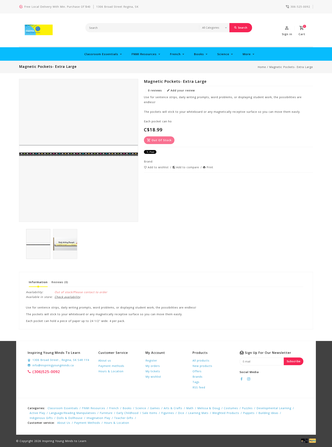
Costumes (231, 408)
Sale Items (149, 413)
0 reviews (155, 90)
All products (201, 360)
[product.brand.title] (154, 161)
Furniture (106, 413)
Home (262, 67)
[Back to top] (320, 435)
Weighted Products (225, 413)
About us (104, 360)
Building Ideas (268, 413)
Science (223, 54)
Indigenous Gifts (41, 418)
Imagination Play (98, 418)
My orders (152, 366)
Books (199, 54)
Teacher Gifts (123, 418)
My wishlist (153, 376)
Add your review (183, 90)
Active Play (37, 413)
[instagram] (250, 379)
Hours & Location (111, 371)
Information (38, 282)
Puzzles (247, 408)
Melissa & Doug (208, 408)
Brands (198, 376)
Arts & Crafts (173, 408)
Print (210, 167)
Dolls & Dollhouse (70, 418)
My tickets (152, 371)
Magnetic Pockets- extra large (291, 67)
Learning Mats (198, 413)
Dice (181, 413)
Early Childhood (127, 413)
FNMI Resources (144, 54)
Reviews (59, 282)
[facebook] (243, 379)
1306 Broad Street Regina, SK (117, 6)
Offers (197, 371)
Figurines (167, 413)
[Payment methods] (312, 441)
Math (189, 408)
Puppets (249, 413)
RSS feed (199, 387)
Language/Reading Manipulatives (72, 413)
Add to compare (188, 167)
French (175, 54)
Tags (196, 382)
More (247, 54)
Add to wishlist (159, 167)
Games (155, 408)
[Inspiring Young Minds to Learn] (39, 30)
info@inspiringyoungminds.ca (53, 365)
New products (202, 366)
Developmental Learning (273, 408)
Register (151, 360)
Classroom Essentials (101, 54)
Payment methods (111, 366)
